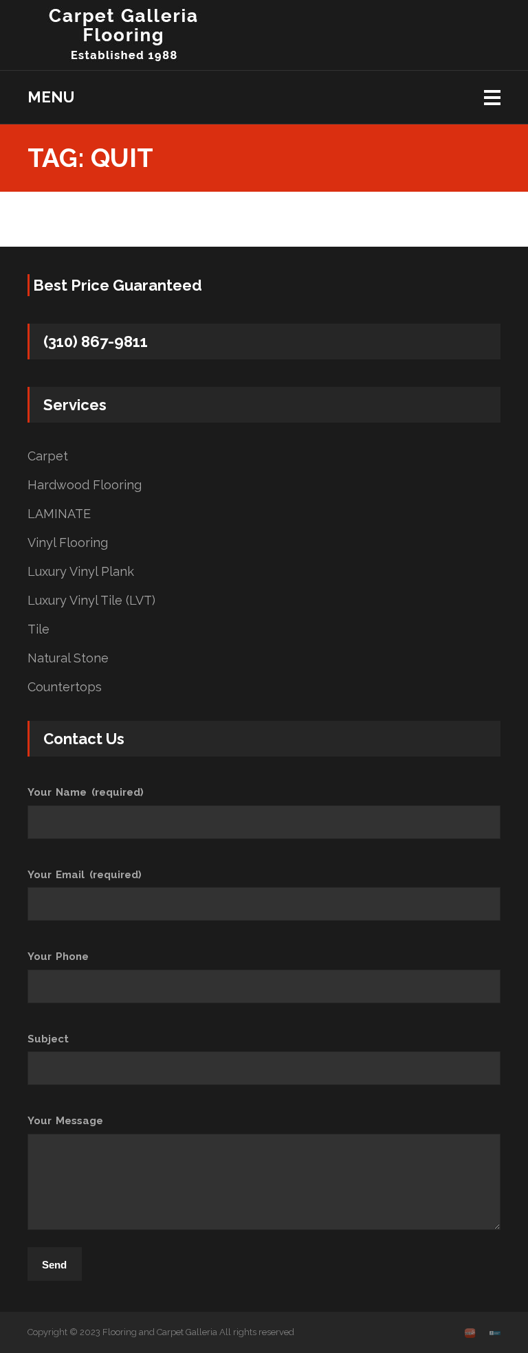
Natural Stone (68, 658)
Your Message (65, 1121)
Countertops (65, 687)
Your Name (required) (86, 792)
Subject (48, 1039)
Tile (39, 629)
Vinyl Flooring (68, 543)
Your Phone (58, 956)
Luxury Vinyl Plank (81, 572)
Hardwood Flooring (85, 485)
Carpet (48, 456)
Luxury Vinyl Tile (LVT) (91, 600)
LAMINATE (59, 514)
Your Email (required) (85, 875)
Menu (51, 97)
